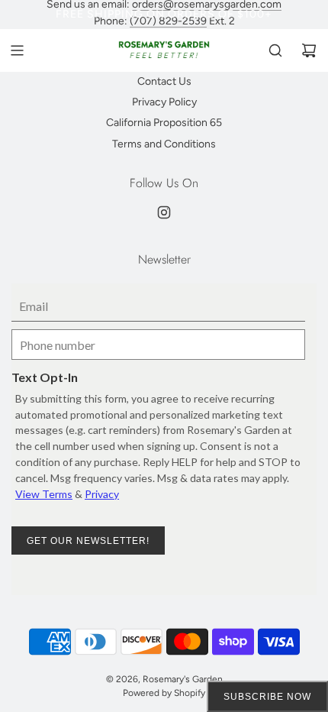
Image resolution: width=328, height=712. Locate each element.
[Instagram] (164, 212)
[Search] (275, 50)
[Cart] (309, 50)
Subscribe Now (267, 696)
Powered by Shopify (164, 693)
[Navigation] (17, 50)
